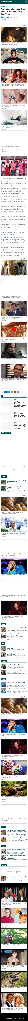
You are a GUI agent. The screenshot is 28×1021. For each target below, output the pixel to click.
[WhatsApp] (7, 20)
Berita (7, 6)
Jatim (11, 388)
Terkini (13, 388)
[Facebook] (3, 20)
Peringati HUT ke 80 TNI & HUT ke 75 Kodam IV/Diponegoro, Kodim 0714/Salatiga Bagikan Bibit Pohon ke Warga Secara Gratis (20, 404)
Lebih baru (4, 466)
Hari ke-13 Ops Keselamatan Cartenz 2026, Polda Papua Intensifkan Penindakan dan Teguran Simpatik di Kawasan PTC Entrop (17, 857)
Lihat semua (24, 396)
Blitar (8, 388)
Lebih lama (23, 466)
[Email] (18, 392)
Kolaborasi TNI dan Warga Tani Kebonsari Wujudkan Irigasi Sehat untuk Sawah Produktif (20, 416)
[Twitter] (5, 20)
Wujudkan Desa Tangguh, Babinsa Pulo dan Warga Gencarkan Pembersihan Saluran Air (20, 426)
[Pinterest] (15, 392)
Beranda (3, 6)
